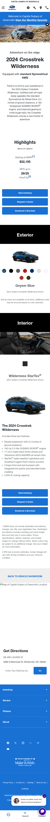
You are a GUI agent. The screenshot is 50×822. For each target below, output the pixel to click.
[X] (15, 743)
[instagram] (23, 743)
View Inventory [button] (25, 193)
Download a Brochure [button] (25, 211)
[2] (29, 177)
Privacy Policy (8, 783)
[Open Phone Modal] (47, 7)
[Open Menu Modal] (3, 7)
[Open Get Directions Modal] (41, 7)
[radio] (4, 271)
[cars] (30, 743)
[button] (47, 24)
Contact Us (20, 783)
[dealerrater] (38, 743)
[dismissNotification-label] (44, 796)
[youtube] (8, 749)
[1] (33, 157)
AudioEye (25, 789)
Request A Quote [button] (25, 202)
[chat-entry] (42, 811)
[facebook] (8, 743)
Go (40, 671)
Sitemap (30, 783)
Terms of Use (41, 783)
